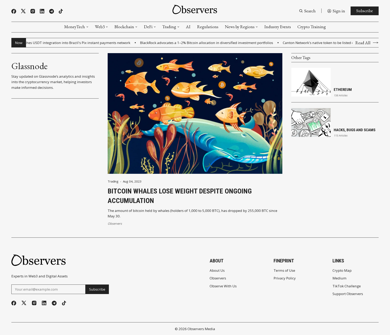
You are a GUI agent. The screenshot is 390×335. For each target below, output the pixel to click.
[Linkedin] (42, 11)
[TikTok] (61, 11)
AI (188, 27)
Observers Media (201, 328)
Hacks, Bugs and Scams (354, 130)
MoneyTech (74, 27)
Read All (362, 42)
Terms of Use (284, 270)
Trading (169, 27)
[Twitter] (23, 11)
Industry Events (277, 27)
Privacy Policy (285, 278)
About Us (217, 270)
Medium (340, 278)
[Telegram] (51, 11)
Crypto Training (311, 27)
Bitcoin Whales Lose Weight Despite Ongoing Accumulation (180, 196)
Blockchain (124, 27)
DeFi (148, 27)
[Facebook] (13, 11)
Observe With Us (223, 286)
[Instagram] (32, 11)
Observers (115, 223)
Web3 (100, 27)
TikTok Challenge (347, 286)
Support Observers (348, 293)
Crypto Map (342, 270)
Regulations (207, 27)
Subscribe (364, 10)
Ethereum (343, 89)
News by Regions (240, 27)
